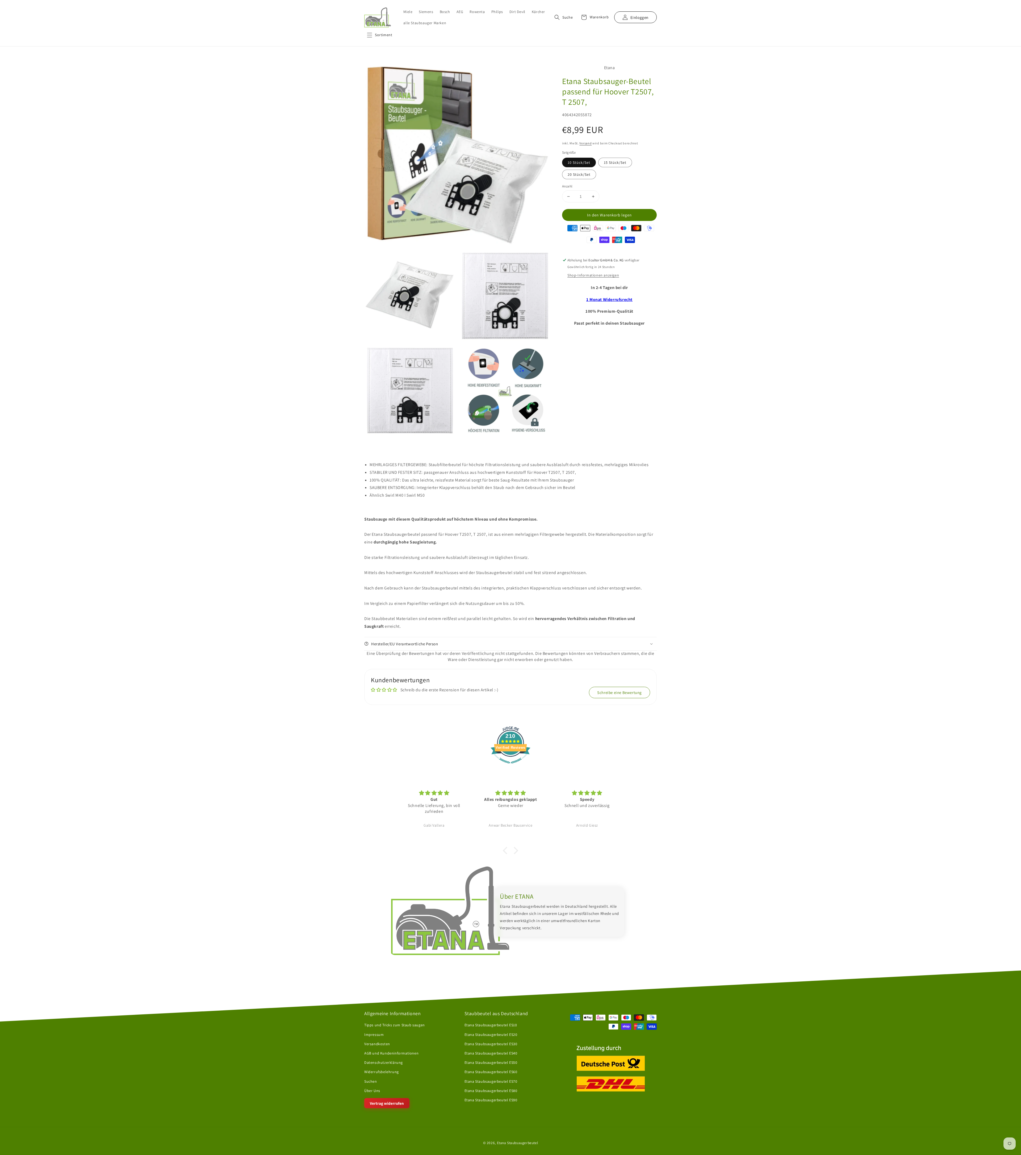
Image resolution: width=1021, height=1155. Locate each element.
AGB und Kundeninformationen (391, 1053)
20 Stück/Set (579, 174)
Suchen (370, 1081)
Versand (585, 143)
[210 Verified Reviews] (510, 766)
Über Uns (372, 1090)
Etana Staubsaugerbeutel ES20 (491, 1034)
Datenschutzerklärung (383, 1062)
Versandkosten (377, 1043)
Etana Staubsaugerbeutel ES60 (491, 1071)
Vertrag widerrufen (387, 1103)
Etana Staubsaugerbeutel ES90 (491, 1100)
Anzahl (567, 186)
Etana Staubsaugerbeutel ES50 (491, 1062)
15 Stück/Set (615, 162)
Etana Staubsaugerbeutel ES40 (491, 1053)
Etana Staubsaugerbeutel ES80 (491, 1090)
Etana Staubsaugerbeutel (517, 1143)
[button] (379, 35)
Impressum (374, 1034)
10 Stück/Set (579, 162)
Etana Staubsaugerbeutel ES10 (491, 1025)
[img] (435, 793)
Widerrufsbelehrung (381, 1071)
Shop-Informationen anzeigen (593, 275)
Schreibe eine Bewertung (619, 692)
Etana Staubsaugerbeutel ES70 (491, 1081)
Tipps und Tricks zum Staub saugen (394, 1025)
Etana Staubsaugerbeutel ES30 (491, 1043)
